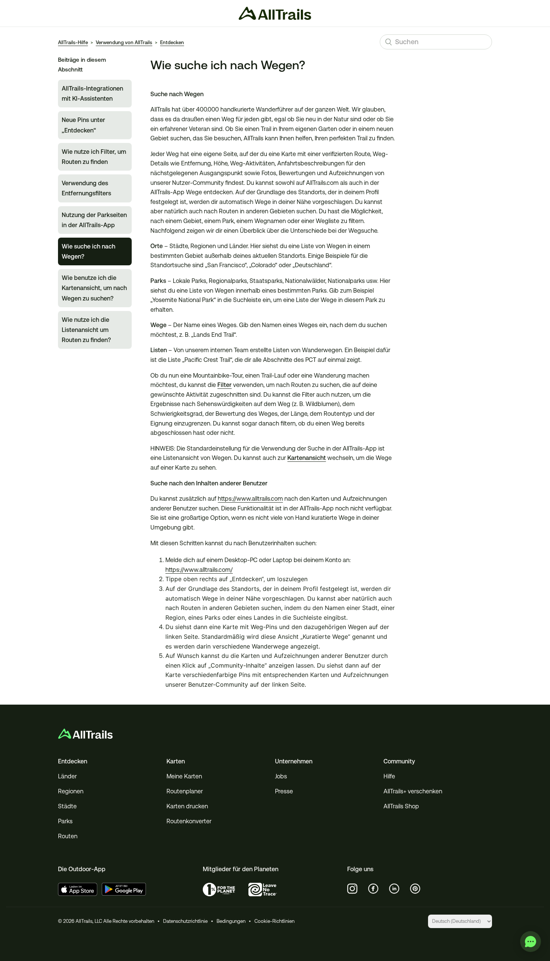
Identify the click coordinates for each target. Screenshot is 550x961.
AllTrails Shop (401, 806)
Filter (224, 384)
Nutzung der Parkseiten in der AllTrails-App (94, 220)
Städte (67, 806)
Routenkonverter (188, 821)
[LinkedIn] (394, 889)
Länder (67, 776)
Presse (284, 791)
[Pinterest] (415, 889)
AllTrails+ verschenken (413, 791)
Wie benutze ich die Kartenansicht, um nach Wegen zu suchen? (94, 288)
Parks (65, 821)
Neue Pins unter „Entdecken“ (83, 125)
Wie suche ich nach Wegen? (88, 251)
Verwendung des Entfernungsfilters (86, 188)
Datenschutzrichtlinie (185, 921)
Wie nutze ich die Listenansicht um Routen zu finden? (86, 330)
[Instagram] (352, 889)
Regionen (70, 791)
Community (399, 761)
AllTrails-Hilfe (73, 42)
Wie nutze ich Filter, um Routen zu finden (94, 156)
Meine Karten (184, 776)
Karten (175, 761)
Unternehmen (293, 761)
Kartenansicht (306, 457)
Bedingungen (231, 921)
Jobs (281, 776)
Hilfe (389, 776)
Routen (67, 836)
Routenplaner (184, 791)
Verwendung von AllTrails (124, 42)
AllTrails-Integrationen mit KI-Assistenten (92, 93)
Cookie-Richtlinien (274, 921)
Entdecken (172, 42)
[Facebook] (373, 889)
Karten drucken (187, 806)
